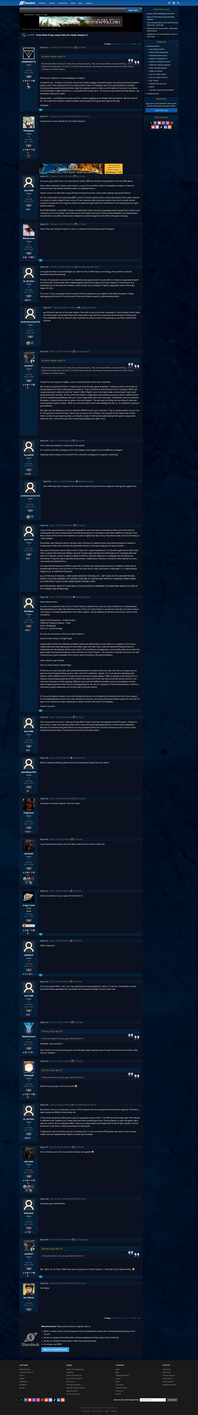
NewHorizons (29, 1036)
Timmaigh (29, 1075)
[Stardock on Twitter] (151, 123)
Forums (118, 1394)
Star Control (70, 1382)
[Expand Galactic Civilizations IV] (148, 58)
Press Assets (120, 1385)
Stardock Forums (79, 758)
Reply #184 (47, 481)
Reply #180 (44, 267)
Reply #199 (44, 1240)
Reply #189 (44, 798)
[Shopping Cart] (173, 3)
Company (120, 1365)
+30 (29, 253)
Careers (118, 1378)
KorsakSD (29, 455)
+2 (29, 970)
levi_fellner (28, 1297)
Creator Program (121, 1388)
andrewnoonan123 (30, 321)
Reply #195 (44, 1061)
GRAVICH (28, 955)
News (73, 3)
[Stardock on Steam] (172, 123)
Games (52, 3)
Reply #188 (44, 758)
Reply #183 (44, 441)
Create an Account (168, 1375)
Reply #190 (44, 839)
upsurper (28, 853)
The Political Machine (73, 1385)
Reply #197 (44, 1147)
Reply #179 (44, 224)
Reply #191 (44, 891)
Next (134, 44)
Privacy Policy (85, 1411)
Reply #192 (44, 941)
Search (38, 15)
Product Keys (167, 1378)
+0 (29, 205)
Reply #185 (44, 525)
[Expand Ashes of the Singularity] (148, 52)
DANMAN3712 (29, 61)
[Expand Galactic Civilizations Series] (148, 61)
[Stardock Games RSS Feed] (170, 127)
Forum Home (28, 15)
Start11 (21, 1375)
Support (89, 3)
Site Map (114, 1411)
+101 (28, 76)
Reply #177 (44, 116)
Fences (21, 1378)
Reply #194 (44, 1022)
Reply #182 (44, 351)
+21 (29, 145)
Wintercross (29, 238)
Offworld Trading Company (75, 1388)
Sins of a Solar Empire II (74, 1378)
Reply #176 (44, 47)
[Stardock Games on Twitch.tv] (163, 123)
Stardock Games (33, 29)
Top (139, 47)
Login (45, 15)
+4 (29, 827)
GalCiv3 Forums (83, 116)
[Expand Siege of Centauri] (148, 71)
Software (42, 3)
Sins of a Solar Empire (48, 29)
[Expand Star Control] (148, 80)
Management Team (122, 1375)
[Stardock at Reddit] (153, 127)
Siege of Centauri (72, 1391)
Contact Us (119, 1391)
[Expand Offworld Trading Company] (148, 65)
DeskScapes (23, 1382)
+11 (29, 296)
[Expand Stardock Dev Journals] (148, 83)
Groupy (22, 1388)
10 (131, 44)
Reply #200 (44, 1283)
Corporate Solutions (26, 1372)
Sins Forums (81, 47)
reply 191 (59, 1031)
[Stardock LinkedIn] (165, 127)
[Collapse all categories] (176, 45)
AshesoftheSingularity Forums (88, 267)
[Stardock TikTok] (161, 127)
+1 (29, 626)
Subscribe (172, 1400)
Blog (80, 3)
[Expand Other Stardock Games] (148, 68)
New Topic (133, 10)
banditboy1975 (28, 772)
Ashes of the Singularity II (75, 1369)
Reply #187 (44, 717)
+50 (29, 380)
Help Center (166, 1369)
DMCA (107, 1411)
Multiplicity (23, 1385)
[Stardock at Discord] (157, 127)
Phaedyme (28, 130)
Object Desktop (24, 1369)
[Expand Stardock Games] (145, 46)
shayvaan (29, 1213)
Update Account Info (169, 1385)
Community (62, 3)
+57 (29, 920)
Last (138, 44)
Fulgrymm (29, 812)
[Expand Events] (148, 86)
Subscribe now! (161, 110)
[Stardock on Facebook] (155, 123)
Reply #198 (44, 1199)
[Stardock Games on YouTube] (159, 123)
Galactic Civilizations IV (74, 1375)
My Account (166, 1372)
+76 (29, 1090)
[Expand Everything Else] (145, 93)
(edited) (86, 351)
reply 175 (61, 56)
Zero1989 (28, 190)
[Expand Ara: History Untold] (148, 49)
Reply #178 (44, 176)
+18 (29, 868)
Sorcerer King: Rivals (73, 1394)
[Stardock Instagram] (167, 123)
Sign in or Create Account (55, 1349)
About (118, 1369)
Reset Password (167, 1382)
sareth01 (28, 365)
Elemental (69, 1372)
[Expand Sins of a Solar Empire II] (148, 77)
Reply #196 (44, 1105)
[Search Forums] (178, 3)
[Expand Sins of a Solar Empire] (148, 74)
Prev (118, 44)
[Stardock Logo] (27, 3)
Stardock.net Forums (88, 308)
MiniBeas (28, 611)
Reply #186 (44, 597)
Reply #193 (44, 981)
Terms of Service (97, 1411)
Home (23, 29)
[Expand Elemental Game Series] (148, 55)
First (114, 44)
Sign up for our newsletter (126, 1400)
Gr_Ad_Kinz (28, 281)
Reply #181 (47, 308)
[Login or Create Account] (169, 3)
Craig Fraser (29, 905)
